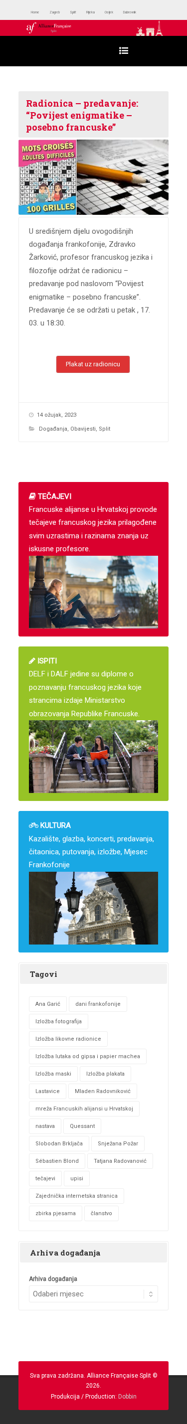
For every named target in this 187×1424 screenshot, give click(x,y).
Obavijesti (83, 429)
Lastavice (47, 1091)
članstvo (101, 1213)
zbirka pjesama (55, 1213)
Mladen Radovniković (103, 1091)
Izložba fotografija (58, 1021)
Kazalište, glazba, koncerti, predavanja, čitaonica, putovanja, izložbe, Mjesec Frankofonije (91, 845)
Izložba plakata (105, 1074)
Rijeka (116, 12)
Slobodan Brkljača (59, 1143)
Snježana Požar (118, 1143)
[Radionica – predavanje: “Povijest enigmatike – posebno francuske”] (93, 177)
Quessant (82, 1126)
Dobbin (127, 1396)
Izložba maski (53, 1074)
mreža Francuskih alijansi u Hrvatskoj (84, 1109)
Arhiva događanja (53, 1278)
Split (92, 12)
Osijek (142, 12)
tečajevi (45, 1178)
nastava (45, 1126)
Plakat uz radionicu (93, 364)
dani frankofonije (98, 1004)
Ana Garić (47, 1004)
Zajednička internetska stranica (76, 1196)
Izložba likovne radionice (68, 1039)
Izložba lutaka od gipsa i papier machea (87, 1056)
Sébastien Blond (57, 1161)
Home (39, 12)
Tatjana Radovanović (120, 1161)
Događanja (53, 429)
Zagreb (66, 12)
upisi (76, 1178)
